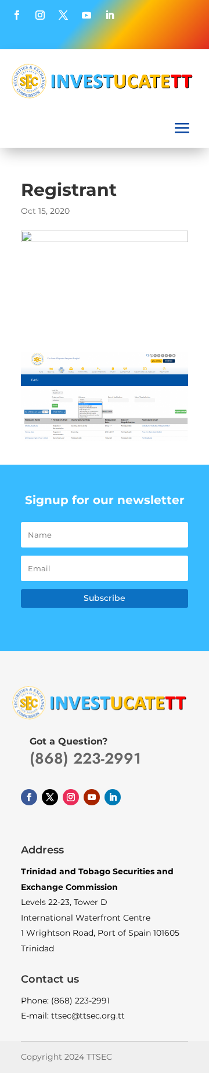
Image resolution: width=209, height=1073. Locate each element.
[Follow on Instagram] (40, 15)
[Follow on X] (63, 15)
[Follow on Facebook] (17, 15)
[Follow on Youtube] (86, 15)
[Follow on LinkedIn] (109, 15)
